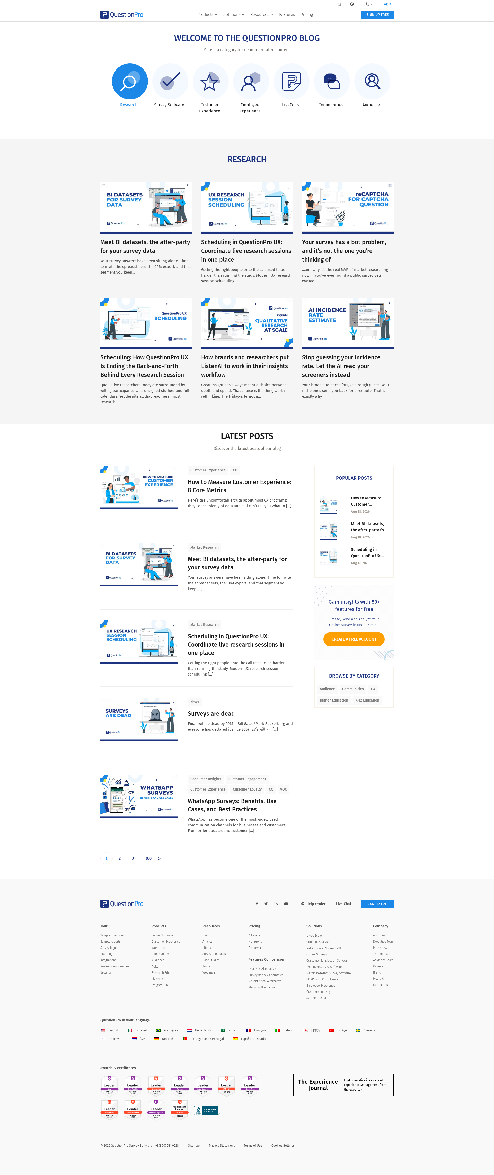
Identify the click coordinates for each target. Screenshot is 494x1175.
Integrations (108, 960)
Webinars (208, 972)
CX (235, 470)
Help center (316, 904)
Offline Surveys (316, 954)
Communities (353, 689)
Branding (106, 954)
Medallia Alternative (262, 987)
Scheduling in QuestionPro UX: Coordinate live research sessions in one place (246, 251)
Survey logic (108, 948)
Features (287, 14)
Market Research (204, 547)
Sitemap (194, 1145)
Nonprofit (255, 941)
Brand (377, 972)
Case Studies (211, 960)
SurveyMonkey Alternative (266, 975)
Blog (205, 935)
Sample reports (110, 941)
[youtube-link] (286, 904)
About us (379, 935)
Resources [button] (259, 14)
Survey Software (162, 935)
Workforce (158, 948)
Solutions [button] (231, 14)
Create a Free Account (354, 639)
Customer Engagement (247, 779)
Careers (378, 966)
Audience (327, 689)
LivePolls (158, 979)
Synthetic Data (316, 998)
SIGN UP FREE (378, 15)
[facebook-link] (257, 904)
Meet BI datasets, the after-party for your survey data (237, 563)
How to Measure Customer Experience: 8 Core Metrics (240, 486)
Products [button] (205, 14)
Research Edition (163, 973)
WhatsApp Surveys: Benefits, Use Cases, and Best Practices (232, 805)
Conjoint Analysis (318, 942)
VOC (283, 789)
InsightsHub (160, 985)
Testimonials (381, 954)
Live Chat (343, 904)
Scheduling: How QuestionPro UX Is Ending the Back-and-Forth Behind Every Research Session (144, 366)
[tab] (129, 85)
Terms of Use (253, 1145)
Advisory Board (383, 960)
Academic (255, 948)
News (194, 702)
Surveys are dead (211, 713)
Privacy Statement (222, 1145)
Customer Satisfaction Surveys (327, 960)
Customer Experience (208, 470)
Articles (207, 941)
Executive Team (383, 941)
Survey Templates (214, 954)
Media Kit (379, 978)
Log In (387, 4)
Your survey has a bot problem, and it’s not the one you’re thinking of (344, 251)
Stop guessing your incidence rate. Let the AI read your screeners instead (341, 366)
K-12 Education (367, 700)
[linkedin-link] (276, 904)
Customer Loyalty (247, 789)
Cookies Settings (283, 1145)
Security (105, 972)
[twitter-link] (266, 904)
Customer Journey (318, 992)
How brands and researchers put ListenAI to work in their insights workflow (245, 366)
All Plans (254, 935)
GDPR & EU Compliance (322, 979)
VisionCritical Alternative (265, 981)
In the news (381, 948)
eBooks (207, 948)
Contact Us (380, 985)
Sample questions (112, 935)
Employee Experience (320, 985)
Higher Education (334, 700)
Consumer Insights (205, 779)
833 (149, 858)
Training (207, 966)
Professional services (114, 966)
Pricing (307, 14)
